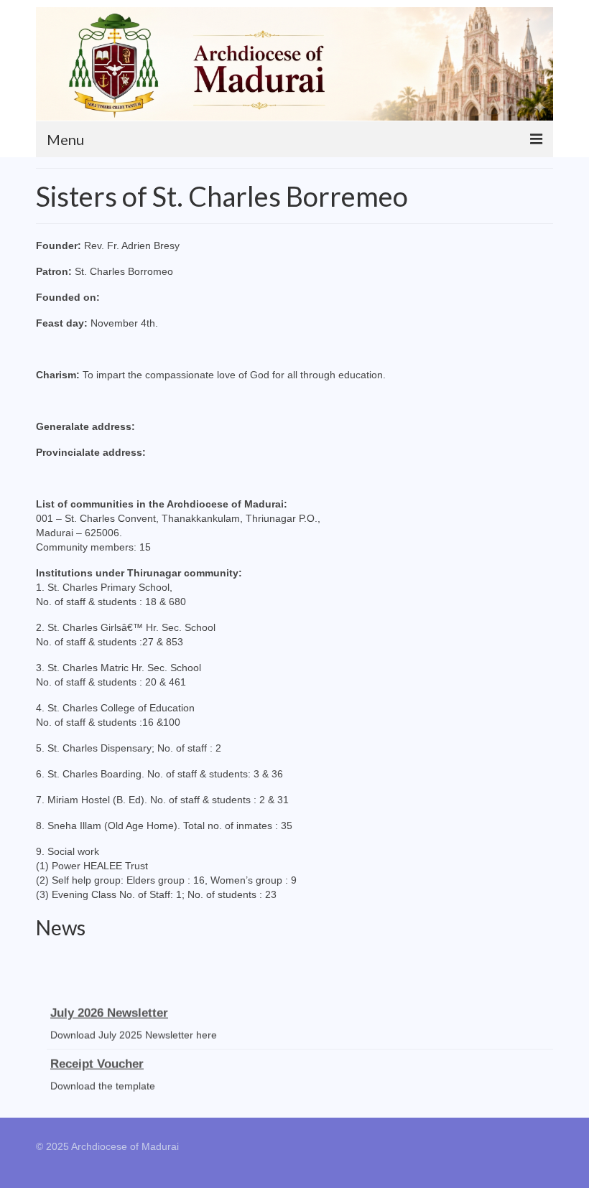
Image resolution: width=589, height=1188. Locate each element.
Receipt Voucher (97, 1061)
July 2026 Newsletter (109, 1010)
